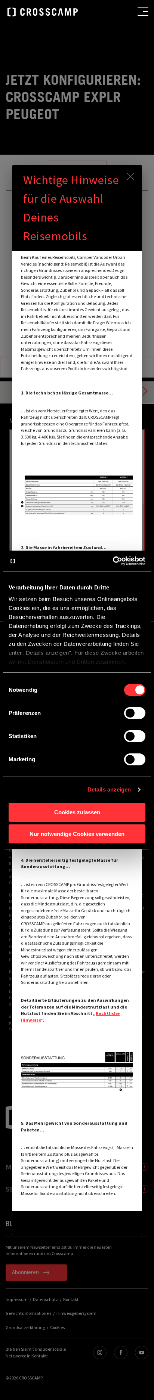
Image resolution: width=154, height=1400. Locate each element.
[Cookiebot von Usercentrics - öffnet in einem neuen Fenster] (112, 561)
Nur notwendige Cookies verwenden (77, 834)
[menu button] (143, 11)
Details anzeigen (109, 789)
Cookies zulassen (77, 812)
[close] (130, 176)
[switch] (134, 713)
